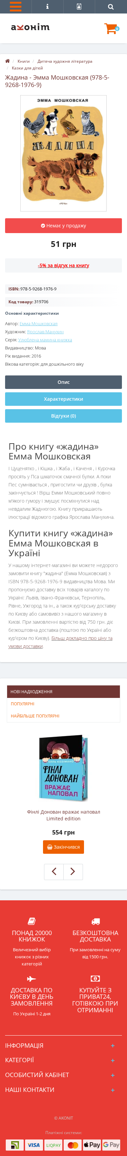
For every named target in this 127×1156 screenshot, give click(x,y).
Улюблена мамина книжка (45, 340)
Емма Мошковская (39, 323)
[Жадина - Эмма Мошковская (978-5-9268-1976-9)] (63, 153)
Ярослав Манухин (45, 332)
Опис (64, 382)
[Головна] (7, 61)
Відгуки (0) (63, 416)
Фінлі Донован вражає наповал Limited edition (63, 815)
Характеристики (63, 399)
